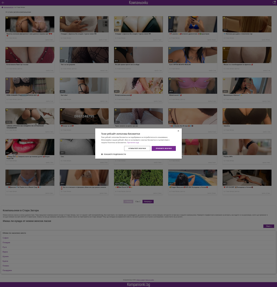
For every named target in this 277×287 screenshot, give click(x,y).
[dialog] (138, 143)
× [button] (178, 131)
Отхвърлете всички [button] (137, 148)
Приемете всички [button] (164, 148)
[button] (113, 154)
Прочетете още (133, 142)
